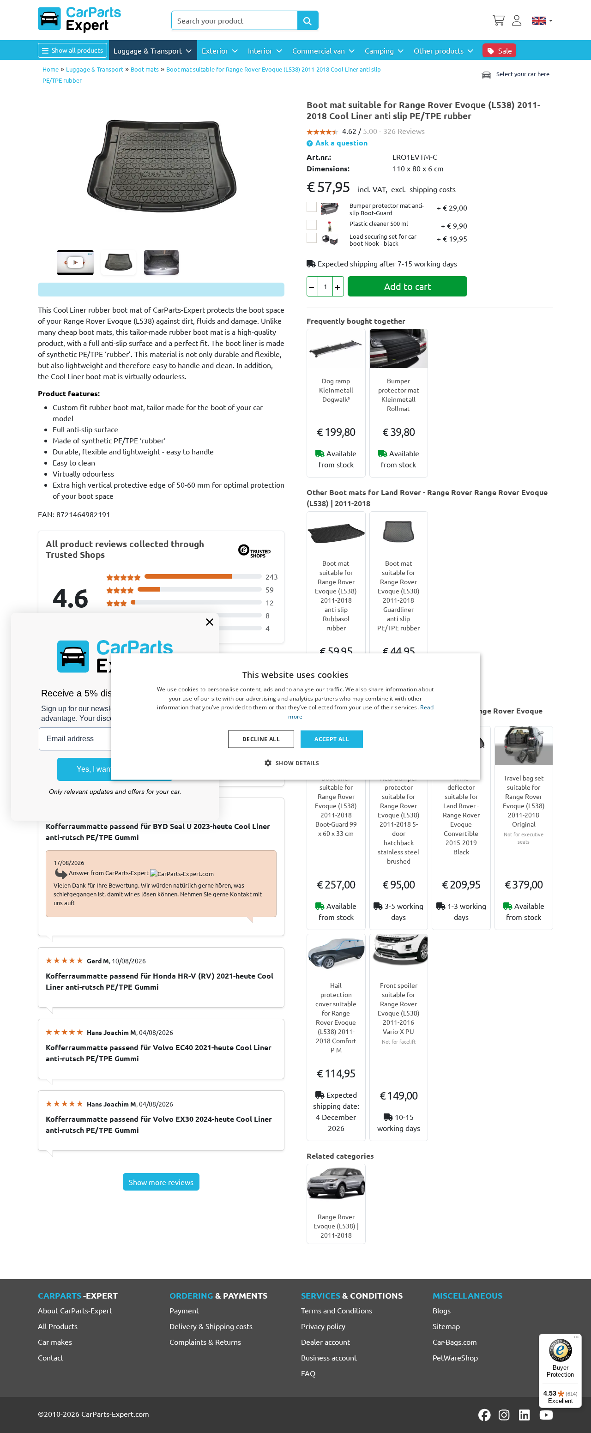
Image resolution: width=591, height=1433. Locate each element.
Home (50, 69)
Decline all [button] (261, 739)
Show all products (76, 50)
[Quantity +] (338, 286)
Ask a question (341, 142)
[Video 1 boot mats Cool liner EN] (75, 262)
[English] (542, 20)
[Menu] (576, 1339)
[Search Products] (308, 20)
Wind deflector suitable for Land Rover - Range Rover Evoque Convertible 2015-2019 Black (461, 815)
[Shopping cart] (499, 19)
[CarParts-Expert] (79, 20)
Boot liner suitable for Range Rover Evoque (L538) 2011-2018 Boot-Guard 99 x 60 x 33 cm (336, 805)
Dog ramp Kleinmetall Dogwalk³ (336, 389)
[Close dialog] (209, 622)
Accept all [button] (331, 739)
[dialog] (295, 716)
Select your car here (522, 74)
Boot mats (145, 69)
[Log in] (518, 19)
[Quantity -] (312, 286)
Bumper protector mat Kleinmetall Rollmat (398, 394)
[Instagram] (506, 1415)
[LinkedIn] (526, 1415)
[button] (295, 762)
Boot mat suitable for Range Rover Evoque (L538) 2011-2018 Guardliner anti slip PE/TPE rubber (398, 595)
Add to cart (407, 286)
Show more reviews (161, 1181)
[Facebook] (485, 1415)
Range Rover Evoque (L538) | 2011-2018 (336, 1225)
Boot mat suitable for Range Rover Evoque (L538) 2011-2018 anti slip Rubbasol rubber (336, 595)
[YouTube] (546, 1415)
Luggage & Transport (94, 69)
